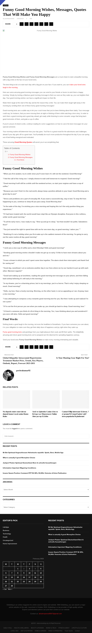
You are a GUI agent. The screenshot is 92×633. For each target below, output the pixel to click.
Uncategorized (8, 540)
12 (41, 573)
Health (5, 537)
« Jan (5, 589)
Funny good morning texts (12, 332)
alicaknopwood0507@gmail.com (50, 613)
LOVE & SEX (14, 631)
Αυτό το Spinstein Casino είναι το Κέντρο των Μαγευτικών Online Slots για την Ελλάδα (45, 414)
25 (35, 581)
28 (12, 586)
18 (35, 577)
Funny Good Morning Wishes (20, 154)
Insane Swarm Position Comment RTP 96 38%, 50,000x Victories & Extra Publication (35, 473)
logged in (15, 428)
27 (6, 586)
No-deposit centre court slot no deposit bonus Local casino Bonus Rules (15, 414)
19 (41, 577)
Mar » (10, 589)
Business (6, 530)
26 (41, 581)
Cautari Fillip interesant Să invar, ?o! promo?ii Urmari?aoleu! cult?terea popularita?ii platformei (75, 414)
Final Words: (20, 160)
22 (18, 581)
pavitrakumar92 (9, 18)
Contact (77, 631)
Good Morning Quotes (23, 142)
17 (29, 577)
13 (6, 577)
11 (35, 573)
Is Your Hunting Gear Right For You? (72, 358)
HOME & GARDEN (40, 631)
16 (24, 577)
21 (12, 581)
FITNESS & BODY (63, 628)
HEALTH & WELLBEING (21, 628)
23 (24, 581)
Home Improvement (10, 544)
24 (29, 581)
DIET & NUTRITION (27, 631)
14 (12, 577)
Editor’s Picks (8, 628)
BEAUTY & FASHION (37, 628)
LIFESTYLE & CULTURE (79, 628)
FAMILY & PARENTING (55, 631)
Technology (7, 534)
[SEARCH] (87, 436)
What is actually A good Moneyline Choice (19, 458)
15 (18, 577)
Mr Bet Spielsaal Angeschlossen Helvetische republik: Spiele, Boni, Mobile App (33, 452)
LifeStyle (5, 5)
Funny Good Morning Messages (21, 157)
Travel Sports (69, 631)
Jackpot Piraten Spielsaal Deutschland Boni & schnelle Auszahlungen (29, 463)
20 (6, 581)
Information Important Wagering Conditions (19, 468)
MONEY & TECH (51, 628)
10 (29, 573)
